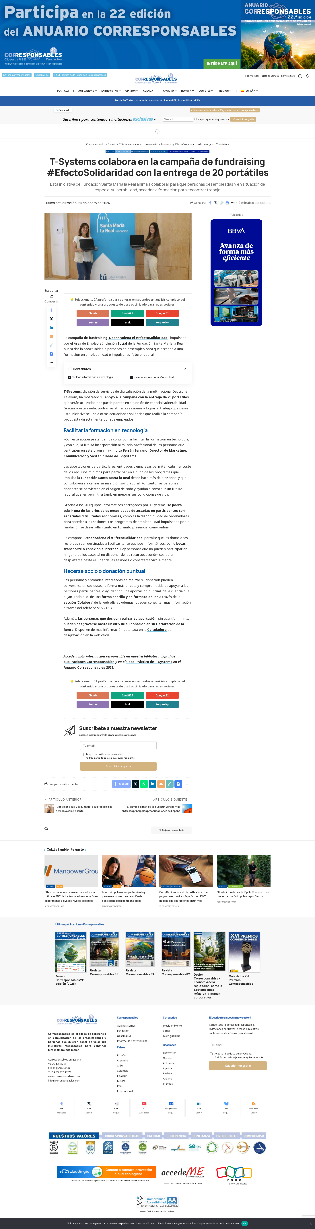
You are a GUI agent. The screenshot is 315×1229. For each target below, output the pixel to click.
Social (122, 343)
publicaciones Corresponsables (89, 661)
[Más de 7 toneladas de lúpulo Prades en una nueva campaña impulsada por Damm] (244, 871)
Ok (244, 1223)
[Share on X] (215, 203)
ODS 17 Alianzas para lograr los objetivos (189, 151)
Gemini (93, 322)
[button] (221, 203)
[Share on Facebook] (210, 203)
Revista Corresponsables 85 (104, 972)
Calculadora (157, 629)
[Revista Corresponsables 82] (176, 949)
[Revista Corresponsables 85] (104, 949)
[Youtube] (144, 1108)
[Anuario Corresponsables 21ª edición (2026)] (70, 952)
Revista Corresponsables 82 (176, 972)
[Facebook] (61, 1108)
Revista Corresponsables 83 (140, 972)
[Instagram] (116, 1108)
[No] (310, 1223)
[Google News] (171, 1108)
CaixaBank (176, 886)
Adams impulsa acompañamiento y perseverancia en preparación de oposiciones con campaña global (123, 896)
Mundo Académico (159, 151)
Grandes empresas (139, 151)
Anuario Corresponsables (84, 667)
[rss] (253, 1108)
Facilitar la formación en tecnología (92, 377)
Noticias (110, 151)
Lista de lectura (270, 76)
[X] (89, 1108)
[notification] (307, 76)
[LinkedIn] (198, 1108)
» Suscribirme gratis (243, 119)
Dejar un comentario (173, 830)
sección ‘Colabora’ (78, 602)
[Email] (51, 336)
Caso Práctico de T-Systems (149, 661)
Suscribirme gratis (118, 766)
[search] (300, 76)
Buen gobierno (122, 151)
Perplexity (162, 322)
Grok (128, 322)
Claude (92, 313)
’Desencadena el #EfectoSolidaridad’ (138, 337)
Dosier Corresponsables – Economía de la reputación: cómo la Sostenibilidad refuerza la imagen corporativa (208, 986)
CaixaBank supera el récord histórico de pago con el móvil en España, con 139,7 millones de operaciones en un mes (183, 896)
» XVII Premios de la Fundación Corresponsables (80, 75)
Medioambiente (235, 886)
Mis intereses (252, 76)
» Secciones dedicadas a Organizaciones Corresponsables (224, 110)
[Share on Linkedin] (51, 327)
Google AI (162, 313)
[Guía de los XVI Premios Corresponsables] (244, 952)
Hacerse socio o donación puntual (154, 377)
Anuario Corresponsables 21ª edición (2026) (69, 980)
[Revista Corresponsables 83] (140, 949)
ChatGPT (127, 313)
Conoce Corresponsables (16, 75)
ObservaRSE (42, 75)
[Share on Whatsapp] (144, 784)
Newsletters (288, 76)
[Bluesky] (226, 1108)
